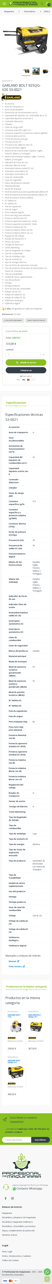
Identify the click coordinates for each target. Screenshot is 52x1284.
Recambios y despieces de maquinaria (19, 1217)
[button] (42, 3)
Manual (13, 961)
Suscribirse (40, 1139)
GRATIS (16, 337)
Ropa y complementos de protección (18, 1230)
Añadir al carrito (28, 362)
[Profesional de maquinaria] (19, 3)
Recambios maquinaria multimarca (17, 1222)
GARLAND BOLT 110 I (14, 1016)
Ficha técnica (15, 966)
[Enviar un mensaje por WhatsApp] (47, 1271)
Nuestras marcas (9, 1235)
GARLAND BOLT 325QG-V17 (34, 1016)
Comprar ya (26, 370)
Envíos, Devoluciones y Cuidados (16, 1256)
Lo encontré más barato (13, 320)
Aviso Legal (7, 1251)
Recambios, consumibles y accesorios (18, 1226)
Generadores (7, 81)
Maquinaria (7, 1213)
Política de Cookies (10, 1260)
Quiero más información (36, 320)
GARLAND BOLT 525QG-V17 (14, 1062)
